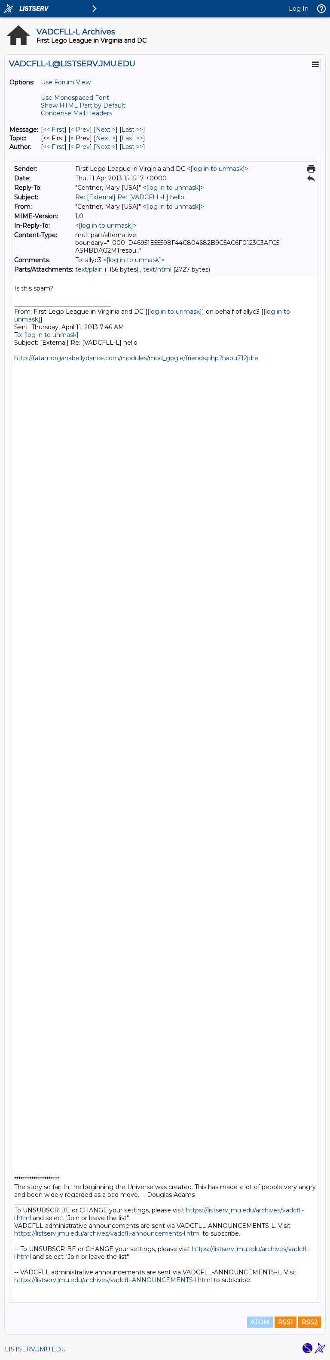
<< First (53, 129)
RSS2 (310, 1322)
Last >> (132, 129)
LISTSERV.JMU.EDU (35, 1349)
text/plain (89, 269)
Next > (106, 129)
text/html (157, 269)
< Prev (80, 129)
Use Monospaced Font (75, 98)
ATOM (260, 1322)
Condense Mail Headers (76, 113)
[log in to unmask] (217, 169)
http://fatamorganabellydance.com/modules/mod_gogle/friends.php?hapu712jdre (136, 358)
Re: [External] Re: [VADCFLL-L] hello (129, 197)
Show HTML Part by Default (83, 105)
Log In (299, 8)
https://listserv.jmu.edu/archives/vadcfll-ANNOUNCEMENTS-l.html (113, 1280)
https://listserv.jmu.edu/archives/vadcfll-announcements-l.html (107, 1233)
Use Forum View (66, 82)
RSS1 (285, 1322)
